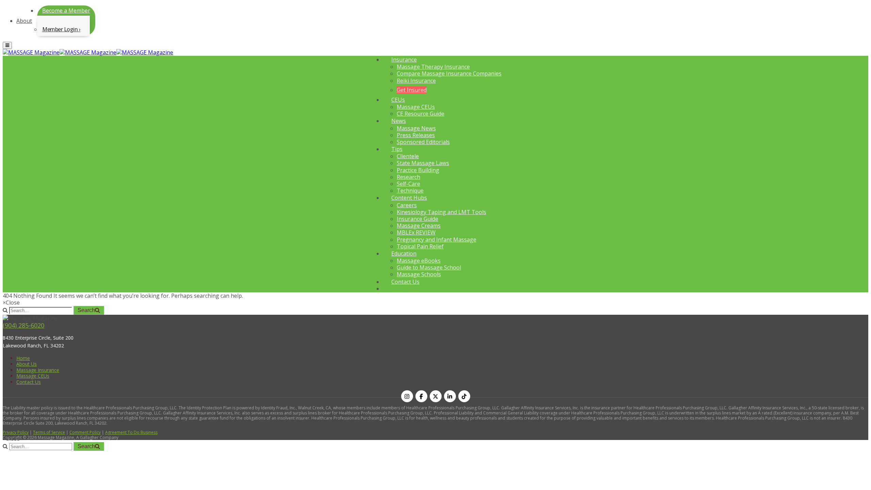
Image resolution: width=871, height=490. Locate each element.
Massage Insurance (37, 370)
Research (408, 177)
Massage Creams (419, 225)
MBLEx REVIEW (416, 232)
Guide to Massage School (429, 267)
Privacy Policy (16, 432)
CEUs (398, 99)
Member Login (60, 29)
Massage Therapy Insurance (433, 66)
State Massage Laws (423, 163)
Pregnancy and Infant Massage (436, 239)
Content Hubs (409, 197)
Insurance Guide (417, 219)
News (398, 121)
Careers (407, 205)
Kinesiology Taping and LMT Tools (441, 212)
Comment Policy (85, 432)
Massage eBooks (419, 260)
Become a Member (66, 10)
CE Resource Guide (420, 113)
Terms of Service (49, 432)
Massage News (416, 128)
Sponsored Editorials (423, 142)
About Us (26, 364)
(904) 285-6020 (23, 325)
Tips (396, 149)
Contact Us (405, 281)
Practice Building (418, 170)
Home (23, 358)
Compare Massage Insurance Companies (449, 73)
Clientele (408, 156)
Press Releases (416, 135)
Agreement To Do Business (131, 432)
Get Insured (412, 90)
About (24, 20)
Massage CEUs (416, 107)
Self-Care (408, 183)
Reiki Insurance (416, 80)
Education (403, 253)
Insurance (404, 59)
